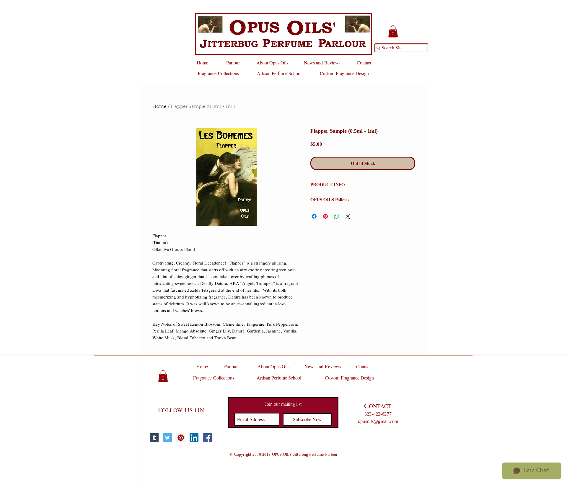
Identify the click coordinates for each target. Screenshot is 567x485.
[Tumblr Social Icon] (154, 437)
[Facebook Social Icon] (207, 437)
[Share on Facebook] (314, 216)
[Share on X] (347, 216)
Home (159, 106)
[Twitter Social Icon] (167, 437)
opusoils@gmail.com (378, 421)
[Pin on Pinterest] (325, 216)
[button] (393, 31)
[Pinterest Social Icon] (180, 437)
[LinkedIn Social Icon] (194, 437)
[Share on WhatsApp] (336, 216)
